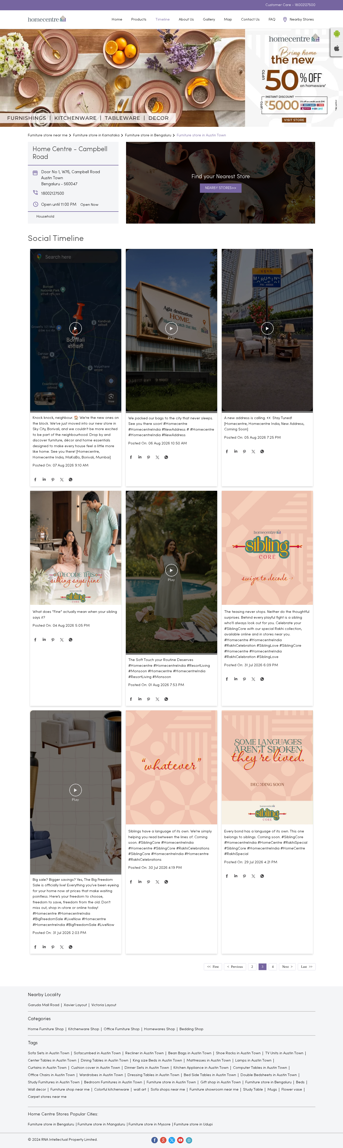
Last (304, 967)
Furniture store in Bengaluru (51, 1124)
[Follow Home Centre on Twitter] (171, 1139)
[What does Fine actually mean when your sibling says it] (76, 549)
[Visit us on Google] (162, 1139)
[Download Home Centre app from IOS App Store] (336, 50)
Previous (237, 967)
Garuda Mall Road (43, 1005)
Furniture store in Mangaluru (101, 1124)
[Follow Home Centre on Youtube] (180, 1139)
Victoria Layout (103, 1005)
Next (285, 967)
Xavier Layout (75, 1005)
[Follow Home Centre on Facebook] (154, 1139)
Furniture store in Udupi (193, 1124)
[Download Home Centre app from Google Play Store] (336, 39)
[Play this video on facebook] (75, 331)
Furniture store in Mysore (149, 1124)
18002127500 (305, 5)
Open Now (89, 205)
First (216, 967)
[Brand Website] (188, 1139)
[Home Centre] (47, 20)
